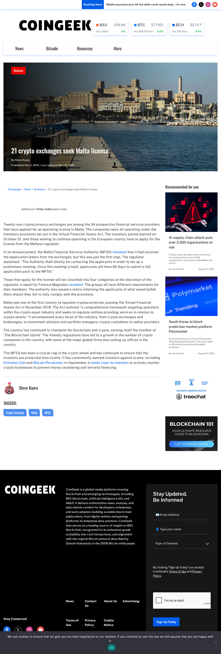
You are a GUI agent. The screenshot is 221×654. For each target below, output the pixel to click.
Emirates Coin (14, 363)
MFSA (48, 412)
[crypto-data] (110, 27)
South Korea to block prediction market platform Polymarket (190, 326)
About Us (110, 601)
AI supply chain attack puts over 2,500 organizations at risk (191, 242)
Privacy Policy (90, 623)
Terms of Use (72, 623)
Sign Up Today (166, 622)
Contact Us (90, 603)
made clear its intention (110, 363)
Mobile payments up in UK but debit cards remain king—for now (146, 4)
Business (18, 70)
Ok (112, 647)
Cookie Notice (109, 623)
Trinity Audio (43, 209)
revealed (119, 252)
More (118, 48)
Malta (34, 412)
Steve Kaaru (22, 160)
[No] (215, 642)
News (19, 48)
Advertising (130, 601)
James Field (178, 269)
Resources (85, 48)
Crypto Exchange (15, 412)
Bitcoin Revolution (48, 363)
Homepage (14, 189)
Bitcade (52, 48)
